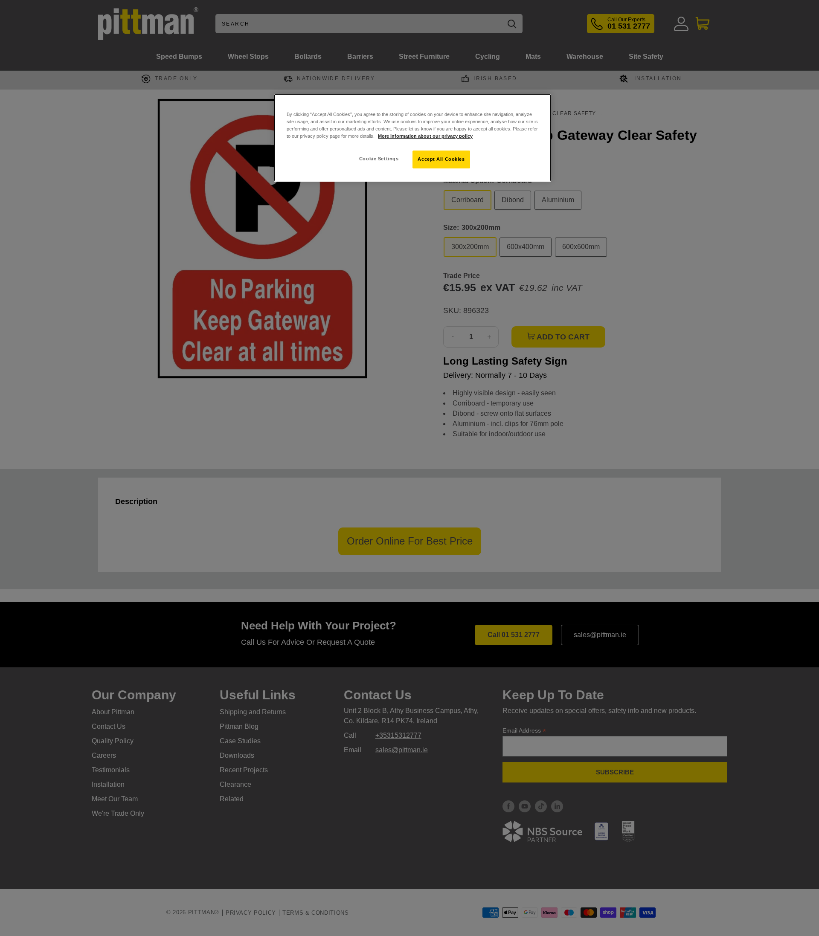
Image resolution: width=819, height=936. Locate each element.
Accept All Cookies (441, 159)
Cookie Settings (379, 158)
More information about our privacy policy (425, 136)
